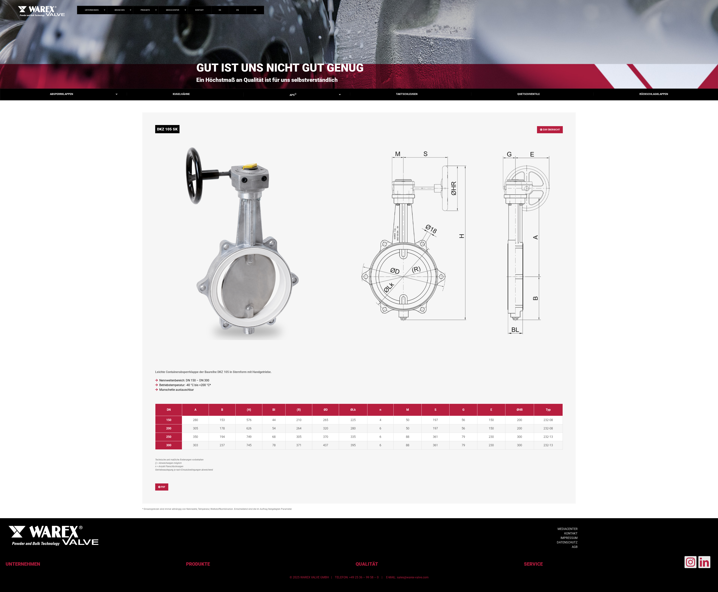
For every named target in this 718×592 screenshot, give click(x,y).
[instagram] (690, 562)
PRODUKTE (198, 564)
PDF (162, 487)
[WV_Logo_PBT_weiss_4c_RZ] (53, 527)
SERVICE (533, 564)
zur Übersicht (551, 129)
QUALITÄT (367, 564)
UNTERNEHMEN (23, 564)
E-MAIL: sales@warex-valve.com (407, 577)
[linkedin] (704, 562)
